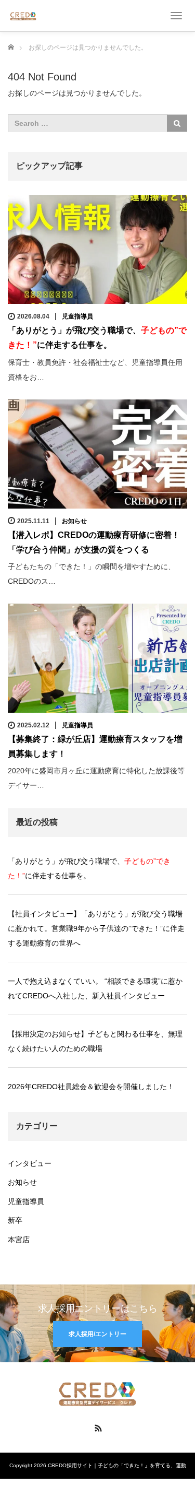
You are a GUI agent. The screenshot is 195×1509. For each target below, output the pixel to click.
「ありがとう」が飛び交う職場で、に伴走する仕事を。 (89, 868)
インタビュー (29, 1163)
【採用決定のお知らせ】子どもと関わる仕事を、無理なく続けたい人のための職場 (95, 1041)
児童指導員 (77, 316)
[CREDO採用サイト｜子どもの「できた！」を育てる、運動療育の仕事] (23, 15)
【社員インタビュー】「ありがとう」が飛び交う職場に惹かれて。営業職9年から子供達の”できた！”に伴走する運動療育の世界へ (96, 928)
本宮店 (19, 1239)
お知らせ (74, 521)
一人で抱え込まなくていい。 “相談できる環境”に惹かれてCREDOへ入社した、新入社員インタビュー (95, 988)
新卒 (15, 1220)
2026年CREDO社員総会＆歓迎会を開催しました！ (91, 1086)
